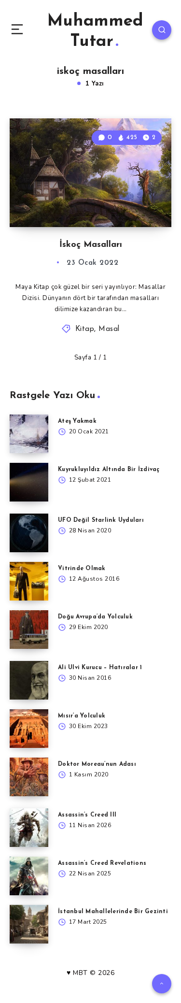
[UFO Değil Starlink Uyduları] (29, 533)
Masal (109, 329)
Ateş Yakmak (77, 421)
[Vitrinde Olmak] (29, 581)
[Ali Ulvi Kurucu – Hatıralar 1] (29, 680)
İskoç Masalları (90, 245)
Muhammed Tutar (95, 31)
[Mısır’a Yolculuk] (29, 728)
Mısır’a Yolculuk (81, 716)
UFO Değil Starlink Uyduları (101, 520)
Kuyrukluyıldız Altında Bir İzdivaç (109, 470)
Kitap (85, 329)
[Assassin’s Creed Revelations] (29, 876)
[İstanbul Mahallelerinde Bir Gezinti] (29, 924)
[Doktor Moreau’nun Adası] (29, 777)
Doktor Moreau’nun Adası (97, 764)
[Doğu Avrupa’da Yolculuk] (29, 629)
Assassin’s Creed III (87, 815)
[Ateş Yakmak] (29, 434)
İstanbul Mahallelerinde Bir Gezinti (113, 912)
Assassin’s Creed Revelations (102, 863)
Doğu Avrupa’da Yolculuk (95, 617)
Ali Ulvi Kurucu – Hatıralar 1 (100, 668)
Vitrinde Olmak (82, 569)
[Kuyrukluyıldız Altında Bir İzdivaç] (29, 482)
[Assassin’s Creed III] (29, 827)
